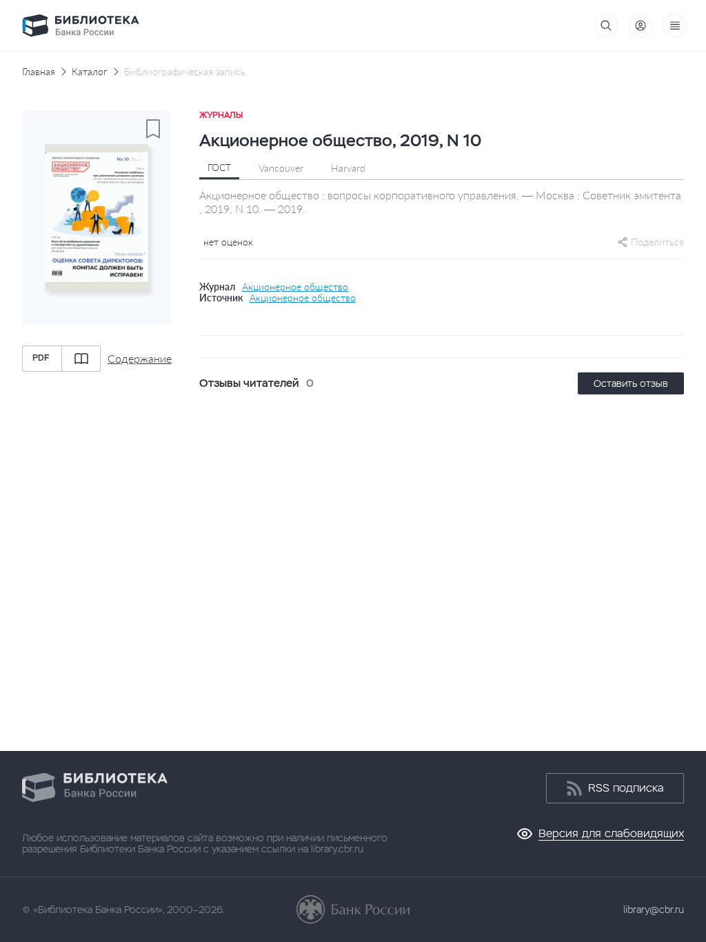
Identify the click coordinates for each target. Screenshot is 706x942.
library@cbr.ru (653, 909)
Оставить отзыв (631, 383)
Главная (38, 71)
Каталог (90, 71)
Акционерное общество (295, 286)
